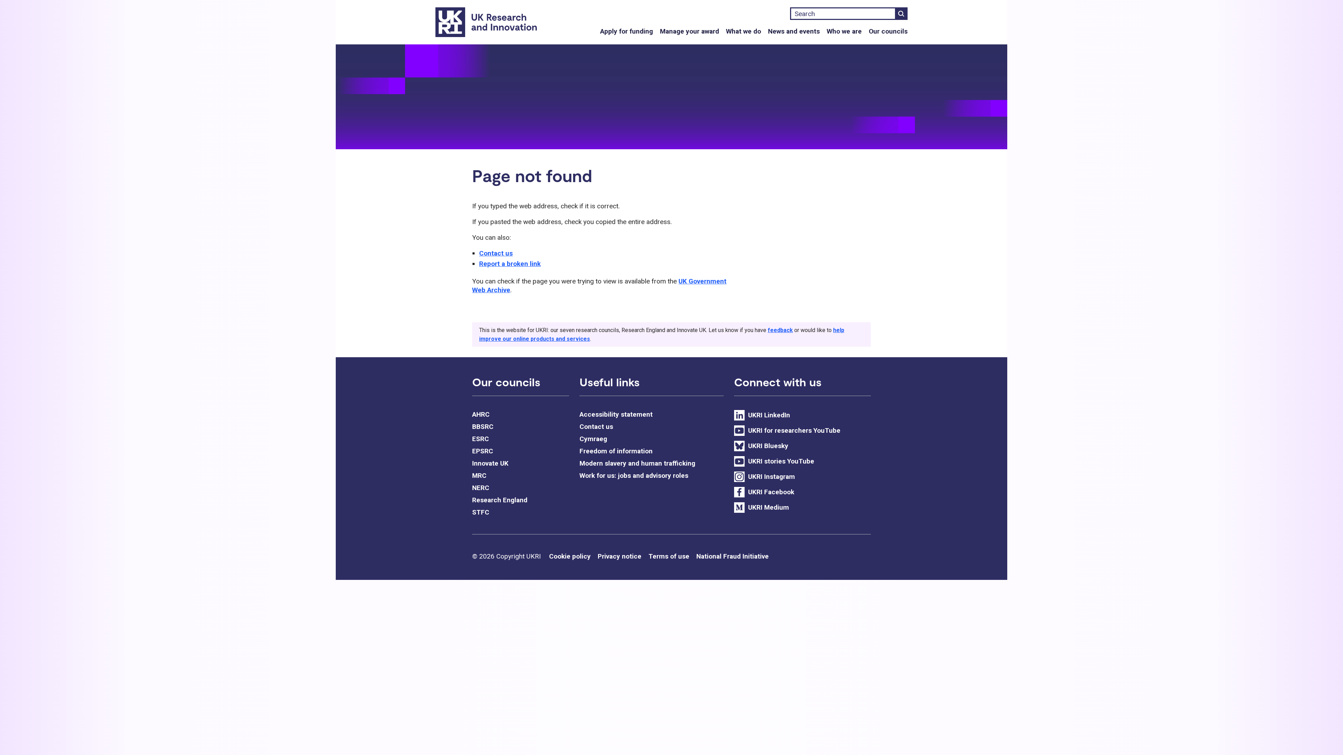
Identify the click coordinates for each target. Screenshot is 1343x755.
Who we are (844, 31)
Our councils (888, 31)
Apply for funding (626, 31)
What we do (743, 31)
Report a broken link (510, 264)
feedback (780, 330)
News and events (794, 31)
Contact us (496, 253)
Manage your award (689, 31)
